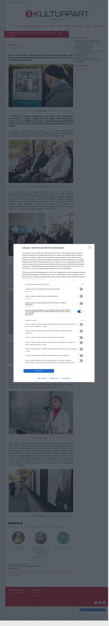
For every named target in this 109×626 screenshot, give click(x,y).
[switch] (80, 289)
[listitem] (54, 284)
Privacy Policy (66, 378)
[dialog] (54, 313)
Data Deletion (42, 378)
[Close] (91, 248)
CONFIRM (39, 371)
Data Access (54, 378)
